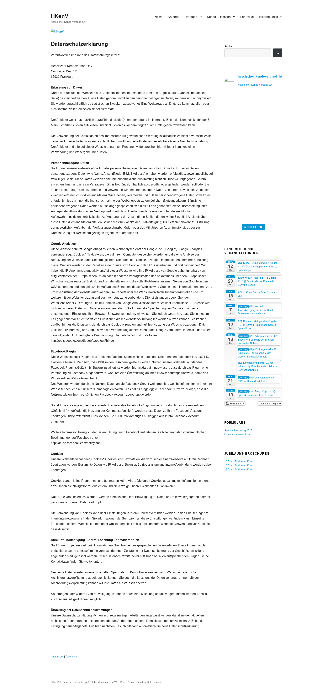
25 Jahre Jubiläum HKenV (238, 469)
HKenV (59, 16)
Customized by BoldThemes (145, 682)
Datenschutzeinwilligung (237, 434)
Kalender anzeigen (268, 403)
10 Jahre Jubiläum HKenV (238, 461)
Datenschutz (73, 656)
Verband (191, 16)
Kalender (174, 16)
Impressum (57, 656)
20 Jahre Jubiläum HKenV (238, 465)
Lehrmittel (247, 16)
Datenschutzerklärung (74, 682)
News (158, 16)
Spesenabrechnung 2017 (238, 430)
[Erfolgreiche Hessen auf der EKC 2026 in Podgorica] (253, 157)
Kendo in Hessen (219, 16)
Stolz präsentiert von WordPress (108, 682)
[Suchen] (277, 52)
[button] (235, 403)
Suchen (228, 46)
